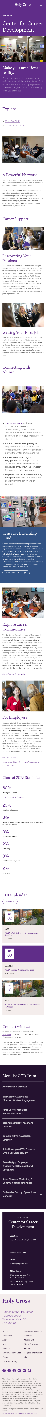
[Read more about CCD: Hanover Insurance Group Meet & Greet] (23, 988)
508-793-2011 (9, 1323)
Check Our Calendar (15, 126)
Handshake (6, 1034)
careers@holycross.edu (19, 1264)
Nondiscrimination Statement (27, 1409)
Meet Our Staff (12, 121)
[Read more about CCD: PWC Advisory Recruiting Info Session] (23, 917)
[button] (41, 5)
